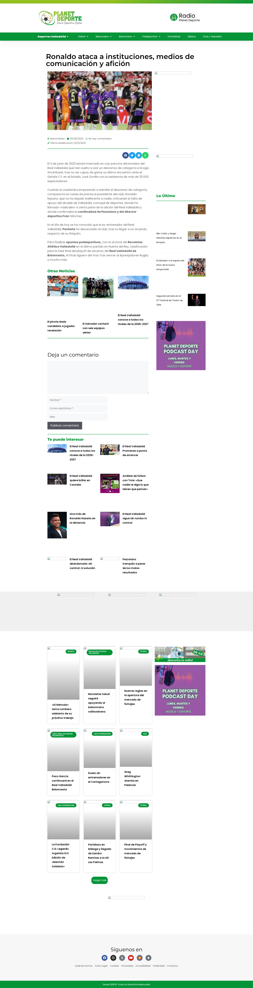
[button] (125, 155)
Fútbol (120, 9)
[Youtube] (131, 958)
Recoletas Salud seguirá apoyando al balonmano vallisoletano (99, 702)
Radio (187, 16)
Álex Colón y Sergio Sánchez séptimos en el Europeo (169, 238)
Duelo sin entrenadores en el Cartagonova (99, 777)
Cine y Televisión (97, 26)
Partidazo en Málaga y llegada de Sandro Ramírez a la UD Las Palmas (99, 853)
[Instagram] (113, 958)
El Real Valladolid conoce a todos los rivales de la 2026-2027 (133, 320)
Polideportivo (118, 18)
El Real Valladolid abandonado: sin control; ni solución (82, 564)
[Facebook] (104, 958)
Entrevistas (143, 18)
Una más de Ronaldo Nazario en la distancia (82, 518)
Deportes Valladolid (95, 9)
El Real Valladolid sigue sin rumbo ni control (135, 518)
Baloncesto (141, 9)
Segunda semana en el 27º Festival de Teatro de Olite (169, 300)
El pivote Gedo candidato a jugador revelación (61, 326)
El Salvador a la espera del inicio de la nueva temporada (170, 265)
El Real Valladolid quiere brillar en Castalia (81, 480)
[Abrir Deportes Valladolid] (68, 36)
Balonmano (94, 18)
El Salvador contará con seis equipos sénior (96, 328)
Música (161, 18)
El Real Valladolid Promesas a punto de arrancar (135, 451)
